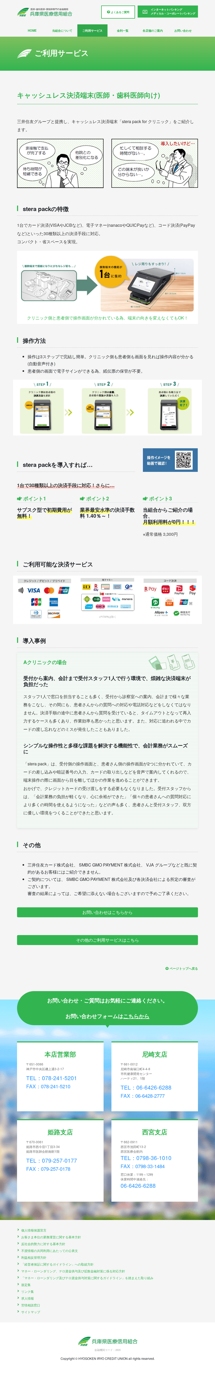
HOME (32, 30)
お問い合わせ (183, 30)
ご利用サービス (92, 30)
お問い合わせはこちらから (107, 912)
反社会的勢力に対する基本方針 (43, 1243)
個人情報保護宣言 (33, 1230)
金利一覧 (122, 30)
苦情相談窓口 (30, 1305)
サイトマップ (30, 1312)
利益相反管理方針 (33, 1257)
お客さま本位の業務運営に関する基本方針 (51, 1237)
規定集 (26, 1284)
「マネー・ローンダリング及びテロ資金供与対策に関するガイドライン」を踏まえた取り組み (87, 1277)
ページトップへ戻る (184, 968)
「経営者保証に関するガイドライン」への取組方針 (57, 1264)
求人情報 (27, 1298)
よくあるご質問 (119, 12)
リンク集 (27, 1291)
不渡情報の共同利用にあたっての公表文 (49, 1250)
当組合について (62, 30)
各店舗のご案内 (153, 30)
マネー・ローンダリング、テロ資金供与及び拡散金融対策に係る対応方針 (73, 1271)
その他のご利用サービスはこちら (107, 940)
